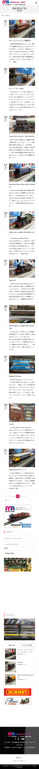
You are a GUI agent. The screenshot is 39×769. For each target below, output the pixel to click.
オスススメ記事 (27, 645)
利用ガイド (19, 757)
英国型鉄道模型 (9, 553)
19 (6, 500)
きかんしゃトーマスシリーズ (13, 538)
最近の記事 (12, 645)
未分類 (6, 548)
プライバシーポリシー (19, 761)
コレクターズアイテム (11, 544)
